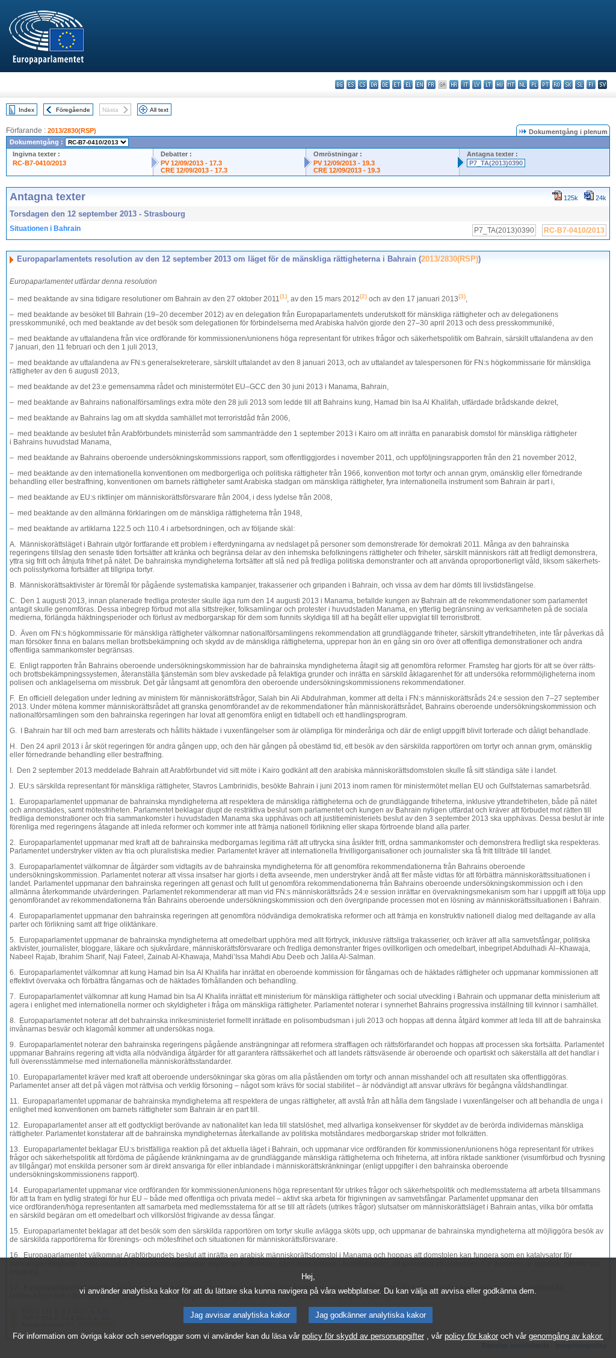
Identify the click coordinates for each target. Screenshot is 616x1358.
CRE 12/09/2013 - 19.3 (346, 170)
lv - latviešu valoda (476, 84)
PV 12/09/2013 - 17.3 (191, 163)
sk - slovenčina (568, 84)
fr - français (431, 84)
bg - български (339, 84)
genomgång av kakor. (566, 1336)
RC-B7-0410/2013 (39, 163)
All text (159, 109)
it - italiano (465, 84)
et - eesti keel (396, 84)
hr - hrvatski (453, 84)
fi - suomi (591, 84)
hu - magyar (499, 84)
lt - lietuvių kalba (488, 84)
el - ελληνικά (408, 84)
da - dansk (373, 84)
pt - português (545, 84)
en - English (419, 84)
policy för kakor (471, 1336)
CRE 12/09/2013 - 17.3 (194, 170)
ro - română (556, 84)
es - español (351, 84)
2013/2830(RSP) (72, 130)
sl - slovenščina (579, 84)
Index (26, 109)
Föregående (73, 109)
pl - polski (533, 84)
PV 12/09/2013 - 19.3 (344, 163)
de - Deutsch (385, 84)
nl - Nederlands (522, 84)
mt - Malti (511, 84)
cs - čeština (362, 84)
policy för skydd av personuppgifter (363, 1336)
